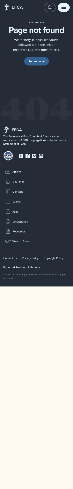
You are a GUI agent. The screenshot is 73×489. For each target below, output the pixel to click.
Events (16, 202)
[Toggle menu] (64, 7)
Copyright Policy (53, 258)
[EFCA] (6, 7)
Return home (36, 61)
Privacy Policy (30, 258)
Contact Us (10, 258)
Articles (16, 172)
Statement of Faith (14, 144)
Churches (18, 182)
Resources (19, 231)
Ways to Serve (21, 241)
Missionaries (20, 222)
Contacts (17, 192)
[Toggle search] (50, 7)
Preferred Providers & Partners (22, 267)
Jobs (15, 212)
